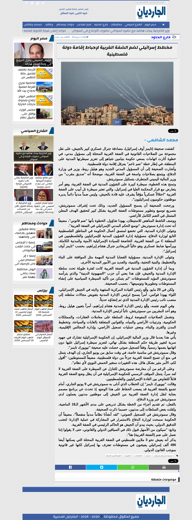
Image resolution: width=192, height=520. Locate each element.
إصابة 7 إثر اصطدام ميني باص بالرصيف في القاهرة (34, 260)
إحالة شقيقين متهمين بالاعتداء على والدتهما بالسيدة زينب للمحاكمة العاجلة (34, 233)
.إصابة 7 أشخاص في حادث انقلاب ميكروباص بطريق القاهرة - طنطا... (34, 246)
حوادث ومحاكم (34, 223)
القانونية (127, 456)
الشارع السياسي (34, 130)
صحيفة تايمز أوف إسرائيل (163, 456)
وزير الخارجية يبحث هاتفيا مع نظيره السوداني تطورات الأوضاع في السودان (121, 31)
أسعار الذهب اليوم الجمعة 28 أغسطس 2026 (44, 312)
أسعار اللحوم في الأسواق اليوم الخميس (43, 337)
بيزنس (42, 290)
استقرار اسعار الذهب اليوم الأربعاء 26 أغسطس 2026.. (23, 337)
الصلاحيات (138, 456)
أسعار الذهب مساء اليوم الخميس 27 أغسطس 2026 (23, 312)
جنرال (148, 456)
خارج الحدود (160, 37)
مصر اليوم (39, 38)
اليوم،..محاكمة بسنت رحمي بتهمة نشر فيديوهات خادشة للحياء (35, 273)
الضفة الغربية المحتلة (113, 456)
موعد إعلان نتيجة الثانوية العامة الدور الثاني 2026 (34, 31)
